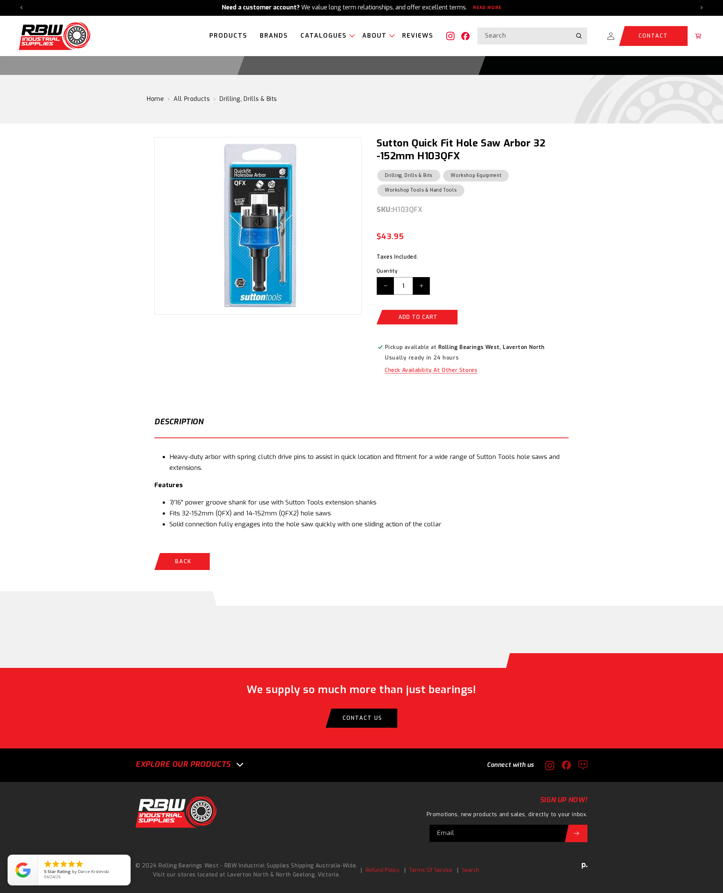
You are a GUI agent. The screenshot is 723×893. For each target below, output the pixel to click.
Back (183, 561)
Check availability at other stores (431, 370)
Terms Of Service (430, 870)
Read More (487, 8)
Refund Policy (383, 870)
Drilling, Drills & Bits (248, 99)
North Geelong (295, 874)
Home (155, 99)
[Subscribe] (576, 833)
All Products (192, 99)
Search (470, 870)
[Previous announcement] (21, 7)
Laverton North (248, 874)
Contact (653, 36)
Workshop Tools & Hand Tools (421, 190)
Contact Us (362, 718)
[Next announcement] (701, 7)
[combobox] (532, 35)
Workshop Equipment (476, 175)
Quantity (387, 271)
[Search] (578, 35)
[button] (325, 36)
